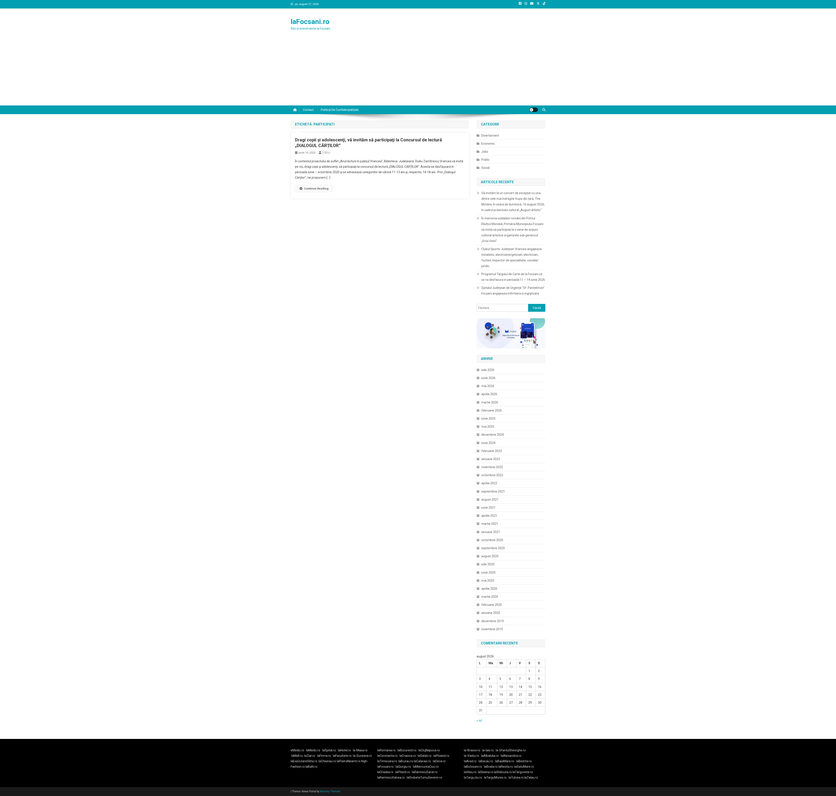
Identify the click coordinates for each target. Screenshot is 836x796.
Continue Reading (316, 188)
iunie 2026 (488, 378)
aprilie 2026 (489, 394)
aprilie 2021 (489, 515)
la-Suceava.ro (362, 755)
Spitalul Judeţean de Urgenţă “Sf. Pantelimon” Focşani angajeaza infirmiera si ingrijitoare (512, 290)
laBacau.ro (486, 761)
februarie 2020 (491, 604)
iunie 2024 (488, 443)
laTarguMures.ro (495, 777)
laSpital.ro (329, 750)
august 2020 (490, 556)
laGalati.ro (424, 755)
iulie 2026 (487, 370)
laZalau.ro (531, 777)
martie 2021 (489, 523)
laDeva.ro (439, 761)
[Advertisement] (418, 72)
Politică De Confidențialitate (340, 110)
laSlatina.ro (485, 772)
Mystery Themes (330, 791)
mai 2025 (487, 426)
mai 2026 (487, 386)
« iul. (479, 720)
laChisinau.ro (327, 761)
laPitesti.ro (402, 772)
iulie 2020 (487, 564)
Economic (488, 143)
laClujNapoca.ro (429, 750)
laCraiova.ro (407, 755)
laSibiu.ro (470, 772)
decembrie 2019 (492, 621)
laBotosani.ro (473, 766)
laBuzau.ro (406, 761)
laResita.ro (505, 766)
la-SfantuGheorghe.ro (511, 750)
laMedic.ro (313, 750)
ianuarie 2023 (490, 459)
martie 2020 (489, 596)
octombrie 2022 (492, 475)
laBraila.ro (491, 766)
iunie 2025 (488, 418)
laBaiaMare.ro (504, 761)
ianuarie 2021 (490, 532)
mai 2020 (487, 580)
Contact (308, 110)
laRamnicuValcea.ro (391, 777)
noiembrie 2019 (492, 629)
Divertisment (490, 135)
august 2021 (490, 499)
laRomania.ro (386, 750)
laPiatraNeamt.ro (348, 761)
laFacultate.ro (342, 755)
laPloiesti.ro (441, 755)
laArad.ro (470, 761)
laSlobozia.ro (503, 772)
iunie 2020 (488, 572)
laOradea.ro (385, 772)
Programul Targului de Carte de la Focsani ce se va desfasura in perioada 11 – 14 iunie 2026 (513, 276)
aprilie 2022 (489, 483)
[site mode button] (533, 110)
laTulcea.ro (516, 777)
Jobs (484, 151)
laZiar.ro (309, 755)
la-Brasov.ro (472, 750)
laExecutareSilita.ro (304, 761)
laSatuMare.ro (524, 766)
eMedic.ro (297, 750)
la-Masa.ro (360, 750)
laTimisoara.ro (387, 761)
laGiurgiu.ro (404, 766)
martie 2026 (489, 402)
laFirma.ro (324, 755)
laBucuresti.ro (407, 750)
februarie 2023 (491, 451)
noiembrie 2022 (492, 467)
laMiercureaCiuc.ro (426, 766)
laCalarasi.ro (422, 761)
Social (485, 167)
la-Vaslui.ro (472, 755)
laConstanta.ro (387, 755)
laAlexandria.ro (511, 755)
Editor (326, 152)
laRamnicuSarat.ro (425, 772)
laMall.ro (297, 755)
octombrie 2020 (492, 540)
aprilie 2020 (489, 588)
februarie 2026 (491, 410)
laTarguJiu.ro (474, 777)
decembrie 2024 (492, 434)
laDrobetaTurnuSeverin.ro (424, 777)
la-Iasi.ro (488, 750)
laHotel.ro (344, 750)
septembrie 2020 (493, 548)
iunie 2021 (488, 507)
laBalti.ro (311, 766)
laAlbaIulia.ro (490, 755)
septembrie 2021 (493, 491)
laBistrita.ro (524, 761)
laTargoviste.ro (522, 772)
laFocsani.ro (310, 21)
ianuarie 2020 (490, 613)
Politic (485, 159)
